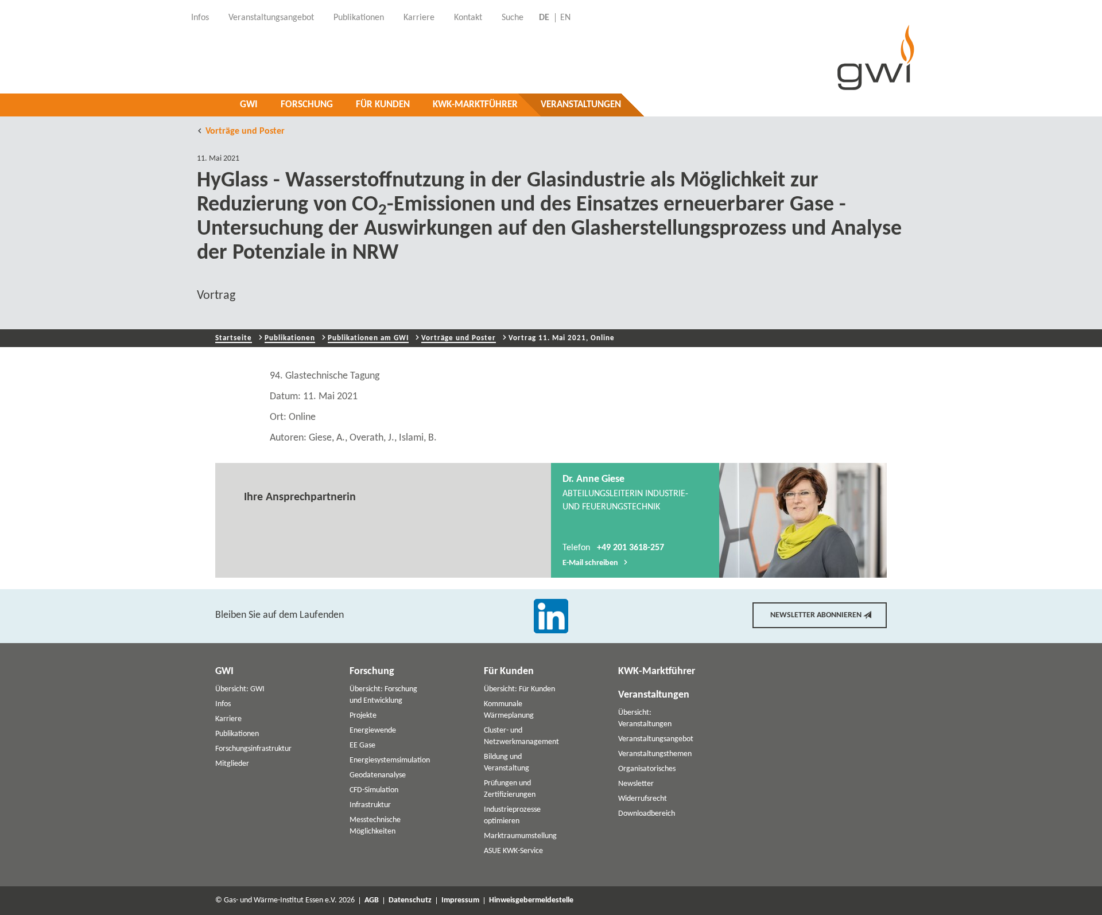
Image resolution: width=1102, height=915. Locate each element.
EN (565, 17)
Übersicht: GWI (240, 689)
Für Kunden (383, 105)
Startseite (233, 338)
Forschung (307, 105)
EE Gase (362, 745)
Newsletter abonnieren (816, 615)
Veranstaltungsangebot (655, 739)
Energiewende (373, 730)
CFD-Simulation (374, 790)
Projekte (363, 715)
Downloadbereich (646, 813)
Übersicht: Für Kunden (519, 689)
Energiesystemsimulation (390, 760)
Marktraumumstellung (520, 836)
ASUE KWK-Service (513, 851)
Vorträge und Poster (245, 131)
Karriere (228, 719)
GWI (249, 105)
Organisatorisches (647, 769)
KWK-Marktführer (475, 105)
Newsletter (636, 784)
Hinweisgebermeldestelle (531, 900)
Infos (223, 704)
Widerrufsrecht (642, 799)
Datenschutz (410, 900)
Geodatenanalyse (378, 775)
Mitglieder (232, 764)
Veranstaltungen (581, 105)
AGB (371, 900)
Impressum (460, 900)
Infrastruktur (370, 805)
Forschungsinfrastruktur (253, 749)
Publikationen (290, 338)
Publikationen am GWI (368, 338)
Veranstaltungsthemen (655, 754)
